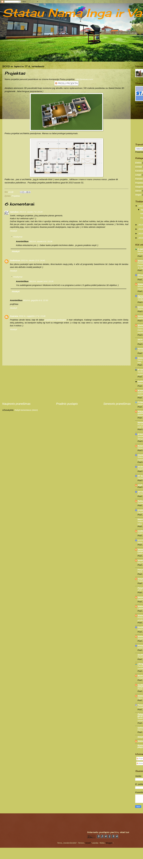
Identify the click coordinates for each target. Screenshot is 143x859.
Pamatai (139, 179)
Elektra (138, 162)
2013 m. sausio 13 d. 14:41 (33, 260)
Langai (138, 175)
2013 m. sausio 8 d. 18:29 (40, 241)
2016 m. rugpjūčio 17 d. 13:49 (32, 316)
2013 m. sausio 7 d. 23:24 (30, 212)
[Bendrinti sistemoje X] (25, 192)
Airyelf (88, 843)
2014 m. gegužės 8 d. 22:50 (35, 300)
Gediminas (15, 260)
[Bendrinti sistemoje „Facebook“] (27, 192)
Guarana (14, 316)
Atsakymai (17, 237)
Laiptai (140, 608)
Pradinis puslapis (67, 403)
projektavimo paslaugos (55, 320)
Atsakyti (13, 231)
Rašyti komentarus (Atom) (26, 410)
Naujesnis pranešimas (16, 403)
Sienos (138, 190)
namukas (14, 212)
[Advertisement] (66, 384)
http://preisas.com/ (84, 79)
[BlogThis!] (23, 192)
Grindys (138, 166)
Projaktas (16, 196)
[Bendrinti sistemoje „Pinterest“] (29, 192)
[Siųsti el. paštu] (21, 192)
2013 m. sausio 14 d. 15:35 (41, 281)
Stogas (138, 194)
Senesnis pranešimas (117, 403)
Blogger (109, 843)
